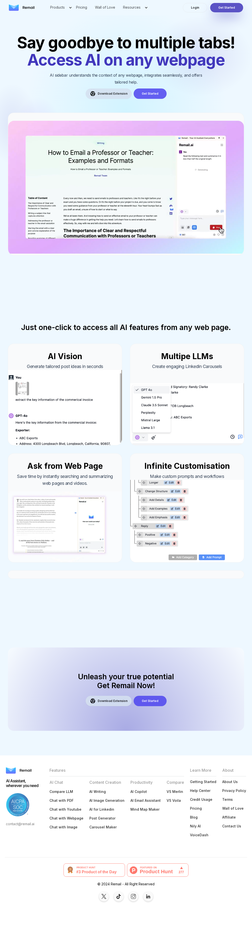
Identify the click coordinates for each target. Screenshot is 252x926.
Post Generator (102, 818)
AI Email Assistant (145, 800)
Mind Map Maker (144, 809)
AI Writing (97, 791)
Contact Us (231, 826)
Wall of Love (105, 7)
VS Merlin (175, 791)
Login (195, 7)
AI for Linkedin (101, 809)
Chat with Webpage (66, 818)
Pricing (81, 7)
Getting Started (203, 782)
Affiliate (229, 817)
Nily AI (195, 826)
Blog (194, 817)
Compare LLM (61, 791)
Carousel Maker (103, 827)
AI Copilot (138, 791)
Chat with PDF (61, 800)
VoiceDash (199, 835)
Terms (227, 799)
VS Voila (174, 800)
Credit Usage (201, 799)
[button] (59, 7)
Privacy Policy (234, 790)
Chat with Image (63, 827)
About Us (230, 782)
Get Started (226, 7)
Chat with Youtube (65, 809)
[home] (21, 7)
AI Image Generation (107, 800)
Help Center (200, 790)
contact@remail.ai (20, 824)
